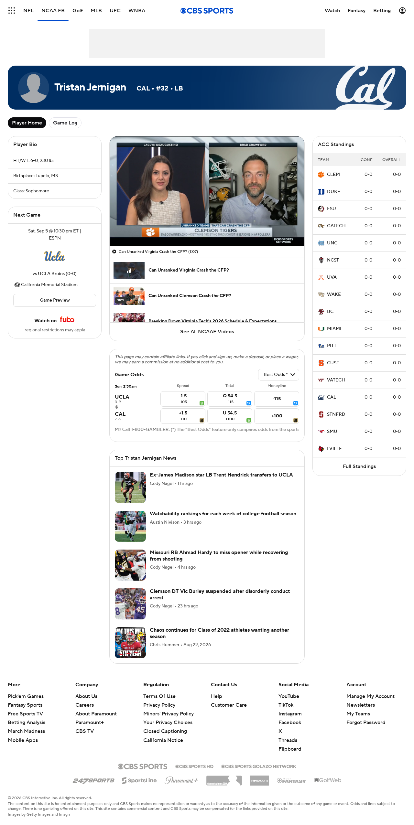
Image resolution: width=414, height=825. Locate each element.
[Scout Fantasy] (292, 780)
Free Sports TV (25, 714)
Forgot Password (366, 722)
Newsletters (360, 705)
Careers (84, 705)
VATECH (336, 380)
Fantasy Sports (25, 705)
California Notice (163, 740)
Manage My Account (370, 696)
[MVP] (259, 778)
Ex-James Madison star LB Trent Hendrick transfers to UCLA (221, 475)
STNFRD (336, 414)
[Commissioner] (224, 778)
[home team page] (54, 256)
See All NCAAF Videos (207, 331)
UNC (332, 243)
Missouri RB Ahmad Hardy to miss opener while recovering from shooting (219, 555)
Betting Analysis (26, 722)
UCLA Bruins (51, 274)
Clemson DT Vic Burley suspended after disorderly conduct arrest (220, 594)
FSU (331, 209)
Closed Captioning (165, 731)
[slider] (207, 227)
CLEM (333, 174)
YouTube (288, 696)
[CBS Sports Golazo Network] (258, 766)
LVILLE (334, 449)
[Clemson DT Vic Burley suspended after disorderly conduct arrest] (130, 603)
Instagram (290, 714)
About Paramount (96, 714)
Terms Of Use (159, 696)
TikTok (285, 705)
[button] (11, 10)
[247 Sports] (93, 779)
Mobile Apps (23, 740)
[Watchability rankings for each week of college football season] (130, 526)
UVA (332, 277)
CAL (331, 397)
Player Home (27, 123)
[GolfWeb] (328, 780)
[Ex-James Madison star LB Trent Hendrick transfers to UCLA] (130, 487)
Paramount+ (89, 722)
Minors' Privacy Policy (168, 714)
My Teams (358, 714)
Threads (287, 740)
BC (330, 312)
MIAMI (334, 329)
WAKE (334, 294)
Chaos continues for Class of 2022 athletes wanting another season (219, 633)
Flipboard (289, 749)
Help (216, 696)
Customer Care (229, 705)
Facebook (289, 722)
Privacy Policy (159, 705)
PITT (331, 346)
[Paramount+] (182, 779)
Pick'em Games (26, 696)
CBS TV (84, 731)
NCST (333, 260)
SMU (332, 431)
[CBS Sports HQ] (194, 766)
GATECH (336, 226)
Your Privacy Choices (167, 722)
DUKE (333, 192)
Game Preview (55, 300)
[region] (207, 191)
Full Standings (359, 466)
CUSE (333, 363)
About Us (86, 696)
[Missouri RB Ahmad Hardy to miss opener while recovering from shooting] (130, 565)
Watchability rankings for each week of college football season (223, 513)
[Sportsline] (139, 779)
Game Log (65, 123)
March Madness (26, 731)
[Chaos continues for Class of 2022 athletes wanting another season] (130, 642)
